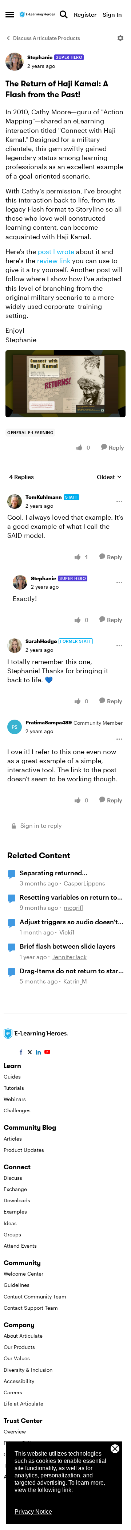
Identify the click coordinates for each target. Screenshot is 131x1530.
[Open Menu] (120, 38)
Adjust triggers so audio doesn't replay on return (69, 922)
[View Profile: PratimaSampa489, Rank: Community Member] (14, 727)
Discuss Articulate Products (46, 38)
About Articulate (23, 1336)
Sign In (112, 14)
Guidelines (16, 1285)
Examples (15, 1211)
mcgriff (73, 907)
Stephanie (39, 57)
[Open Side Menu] (10, 14)
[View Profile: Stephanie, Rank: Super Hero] (14, 62)
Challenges (17, 1110)
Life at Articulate (23, 1403)
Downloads (17, 1200)
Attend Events (20, 1246)
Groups (12, 1234)
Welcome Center (23, 1274)
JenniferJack (69, 956)
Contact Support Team (31, 1308)
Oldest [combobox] (109, 477)
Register (85, 14)
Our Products (19, 1347)
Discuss (13, 1178)
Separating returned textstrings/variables (52, 873)
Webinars (15, 1099)
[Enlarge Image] (65, 384)
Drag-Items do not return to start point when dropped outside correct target (70, 971)
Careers (13, 1392)
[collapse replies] (65, 491)
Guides (12, 1076)
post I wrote (56, 251)
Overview (15, 1431)
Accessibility (19, 1381)
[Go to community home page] (38, 15)
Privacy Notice (33, 1512)
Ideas (10, 1223)
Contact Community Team (35, 1296)
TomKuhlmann (43, 497)
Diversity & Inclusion (28, 1370)
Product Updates (24, 1150)
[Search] (63, 14)
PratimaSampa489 (48, 722)
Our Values (17, 1358)
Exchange (15, 1189)
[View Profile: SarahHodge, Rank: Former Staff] (14, 645)
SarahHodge (41, 641)
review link (53, 261)
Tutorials (14, 1088)
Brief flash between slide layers (67, 946)
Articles (13, 1139)
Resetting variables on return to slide (68, 897)
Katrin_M (75, 981)
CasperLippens (84, 883)
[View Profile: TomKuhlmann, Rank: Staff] (14, 501)
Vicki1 (66, 932)
